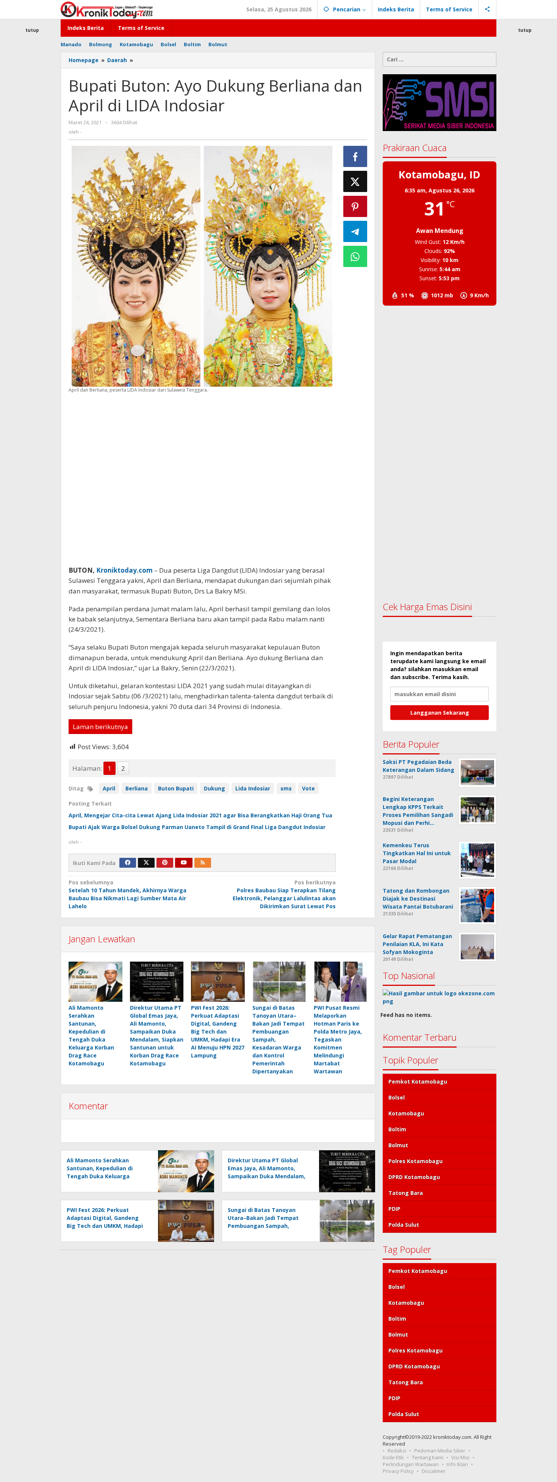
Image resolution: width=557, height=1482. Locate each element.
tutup (32, 30)
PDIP (394, 1208)
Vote (308, 788)
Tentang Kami (427, 1457)
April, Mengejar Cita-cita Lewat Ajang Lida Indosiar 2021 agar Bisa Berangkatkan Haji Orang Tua (201, 815)
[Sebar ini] (355, 156)
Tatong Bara (405, 1192)
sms (286, 788)
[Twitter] (146, 863)
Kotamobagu (406, 1113)
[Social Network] (487, 9)
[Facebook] (127, 863)
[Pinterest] (164, 863)
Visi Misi (460, 1457)
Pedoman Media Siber (439, 1450)
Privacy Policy (398, 1471)
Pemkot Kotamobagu (417, 1081)
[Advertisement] (32, 172)
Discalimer (434, 1471)
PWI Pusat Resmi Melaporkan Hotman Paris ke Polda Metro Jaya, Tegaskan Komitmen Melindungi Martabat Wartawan (338, 1039)
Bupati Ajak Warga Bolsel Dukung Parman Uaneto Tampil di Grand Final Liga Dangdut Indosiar (197, 827)
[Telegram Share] (355, 231)
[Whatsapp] (355, 256)
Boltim (397, 1129)
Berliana (136, 788)
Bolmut (398, 1145)
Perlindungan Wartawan (411, 1464)
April (109, 788)
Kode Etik (393, 1457)
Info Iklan (457, 1464)
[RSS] (202, 863)
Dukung (214, 788)
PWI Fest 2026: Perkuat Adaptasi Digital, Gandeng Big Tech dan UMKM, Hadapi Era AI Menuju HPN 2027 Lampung (217, 1031)
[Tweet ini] (355, 181)
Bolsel (396, 1097)
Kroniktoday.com (124, 570)
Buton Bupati (176, 788)
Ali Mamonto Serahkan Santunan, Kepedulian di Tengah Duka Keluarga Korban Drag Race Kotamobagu (100, 1176)
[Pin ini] (355, 206)
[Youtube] (183, 863)
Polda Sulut (403, 1224)
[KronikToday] (107, 9)
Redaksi (397, 1450)
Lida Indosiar (252, 788)
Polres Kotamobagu (415, 1161)
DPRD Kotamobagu (414, 1177)
